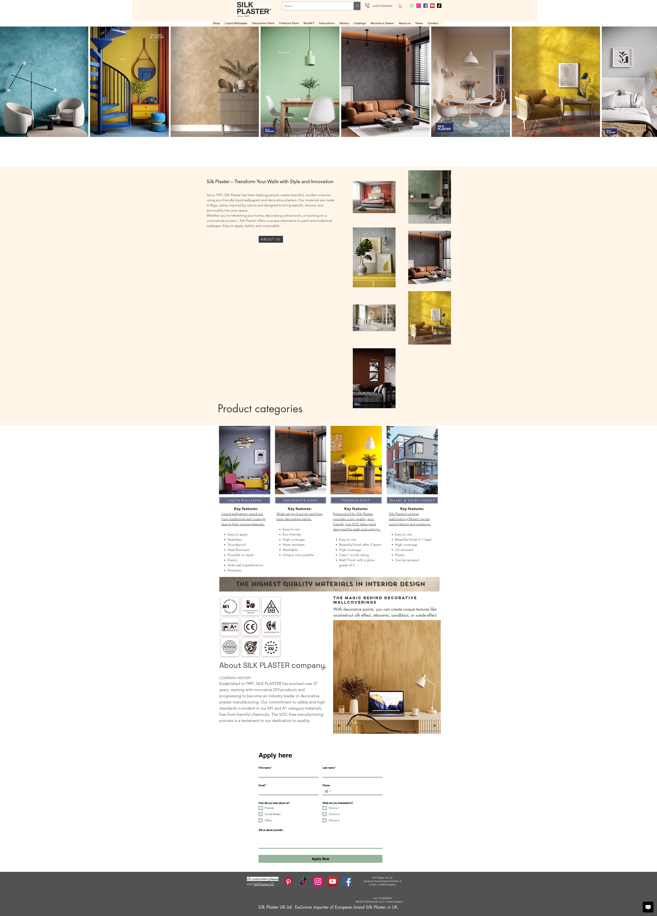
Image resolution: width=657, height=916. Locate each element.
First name (265, 767)
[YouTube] (432, 5)
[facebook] (347, 881)
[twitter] (332, 881)
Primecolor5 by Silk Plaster (353, 514)
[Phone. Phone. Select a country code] (328, 791)
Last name (329, 767)
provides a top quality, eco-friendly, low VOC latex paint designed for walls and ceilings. (356, 524)
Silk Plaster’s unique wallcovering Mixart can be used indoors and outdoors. (410, 519)
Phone (326, 785)
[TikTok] (439, 5)
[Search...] (357, 6)
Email (263, 785)
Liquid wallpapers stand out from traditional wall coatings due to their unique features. (243, 519)
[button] (400, 6)
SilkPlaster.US (264, 884)
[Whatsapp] (412, 5)
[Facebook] (425, 5)
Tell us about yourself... (271, 830)
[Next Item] (651, 81)
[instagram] (318, 881)
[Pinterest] (288, 881)
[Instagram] (418, 5)
